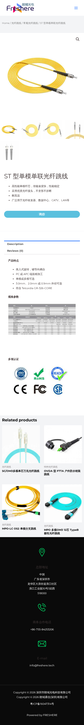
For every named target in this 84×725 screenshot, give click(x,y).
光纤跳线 (16, 23)
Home (5, 23)
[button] (77, 39)
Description (15, 244)
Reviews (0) (15, 250)
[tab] (42, 244)
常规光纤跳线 (30, 23)
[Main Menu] (76, 8)
